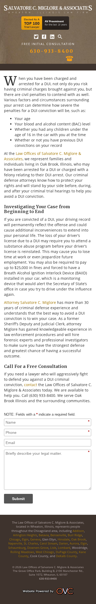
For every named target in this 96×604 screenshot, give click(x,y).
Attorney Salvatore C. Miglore (30, 302)
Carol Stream (48, 543)
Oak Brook (78, 539)
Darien (63, 543)
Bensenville (58, 535)
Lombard (64, 548)
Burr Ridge (75, 535)
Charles (33, 543)
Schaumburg (17, 548)
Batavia (44, 535)
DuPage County (66, 552)
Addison (78, 531)
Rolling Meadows (22, 552)
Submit (18, 499)
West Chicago (45, 552)
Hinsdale (64, 539)
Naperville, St (17, 543)
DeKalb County (66, 556)
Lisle (53, 548)
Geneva (35, 539)
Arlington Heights (25, 535)
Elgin (25, 539)
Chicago (14, 539)
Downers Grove (38, 548)
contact (30, 384)
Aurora (74, 543)
